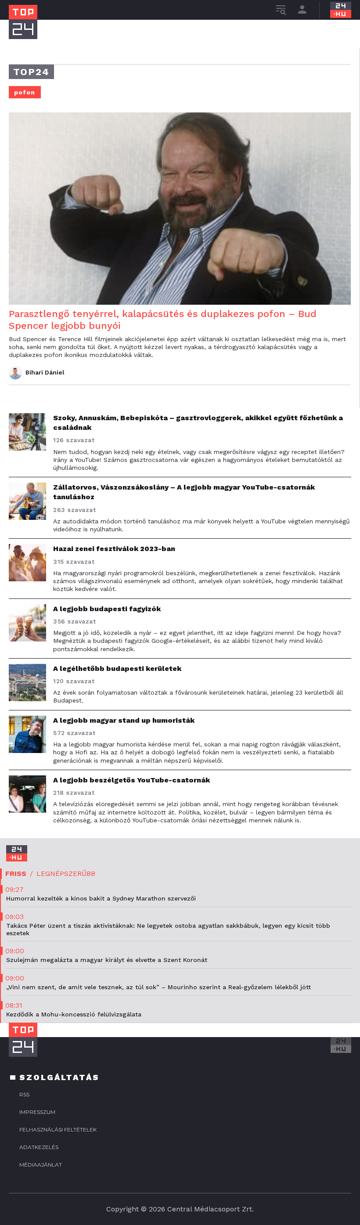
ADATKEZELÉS (38, 1147)
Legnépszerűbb (65, 873)
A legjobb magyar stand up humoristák (123, 720)
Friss (15, 873)
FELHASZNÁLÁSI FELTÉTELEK (58, 1129)
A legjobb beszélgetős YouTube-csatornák (131, 780)
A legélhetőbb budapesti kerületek (117, 668)
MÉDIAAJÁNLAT (40, 1164)
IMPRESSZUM (37, 1112)
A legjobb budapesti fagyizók (107, 609)
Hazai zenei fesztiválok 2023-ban (114, 548)
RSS (24, 1094)
